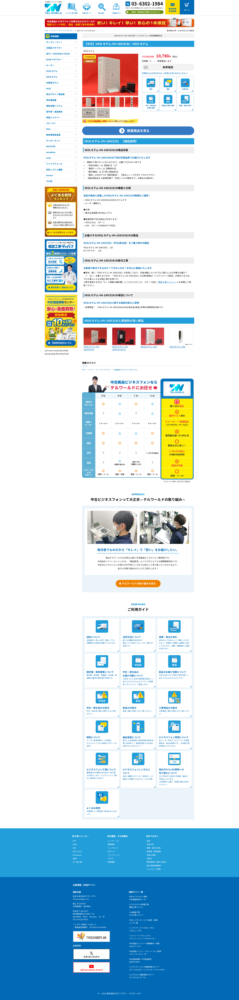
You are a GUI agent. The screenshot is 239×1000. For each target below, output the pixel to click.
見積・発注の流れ (154, 848)
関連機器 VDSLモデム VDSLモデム (126, 370)
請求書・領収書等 (154, 851)
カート (187, 10)
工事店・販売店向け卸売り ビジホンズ (145, 12)
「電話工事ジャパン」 (166, 282)
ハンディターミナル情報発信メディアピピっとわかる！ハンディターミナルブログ (147, 968)
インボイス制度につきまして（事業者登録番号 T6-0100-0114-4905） (90, 925)
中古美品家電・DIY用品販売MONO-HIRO (140, 960)
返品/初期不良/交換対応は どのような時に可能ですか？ (64, 223)
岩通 (74, 858)
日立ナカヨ (77, 851)
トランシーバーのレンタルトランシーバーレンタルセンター (142, 937)
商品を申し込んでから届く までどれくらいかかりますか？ (63, 215)
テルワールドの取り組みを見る (139, 583)
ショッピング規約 (154, 869)
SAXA (75, 844)
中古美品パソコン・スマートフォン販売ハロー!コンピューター (145, 952)
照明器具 (111, 862)
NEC (74, 848)
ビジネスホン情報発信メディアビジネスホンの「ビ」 (141, 976)
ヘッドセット (113, 848)
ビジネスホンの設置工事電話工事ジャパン (139, 905)
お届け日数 (151, 855)
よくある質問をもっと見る (61, 232)
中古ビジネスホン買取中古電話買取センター (138, 897)
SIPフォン (112, 851)
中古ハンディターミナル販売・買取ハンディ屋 (143, 921)
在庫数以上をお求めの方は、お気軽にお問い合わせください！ (165, 73)
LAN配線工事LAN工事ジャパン (136, 913)
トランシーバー (114, 855)
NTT (74, 841)
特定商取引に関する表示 (156, 862)
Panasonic (77, 855)
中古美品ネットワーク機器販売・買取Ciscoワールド (144, 944)
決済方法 (150, 844)
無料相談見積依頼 (172, 9)
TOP (46, 30)
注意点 (149, 858)
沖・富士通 (77, 862)
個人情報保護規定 (154, 865)
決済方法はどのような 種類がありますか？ (61, 206)
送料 (148, 841)
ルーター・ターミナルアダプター (62, 30)
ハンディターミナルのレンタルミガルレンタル (141, 929)
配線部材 (111, 844)
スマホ (110, 858)
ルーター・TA (113, 841)
